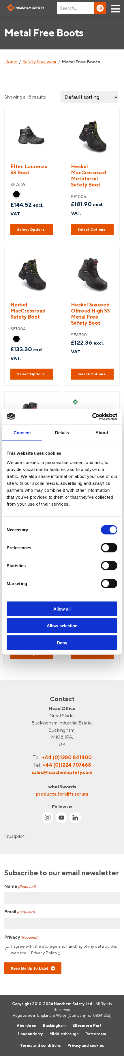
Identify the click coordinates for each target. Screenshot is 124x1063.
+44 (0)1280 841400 (67, 757)
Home (10, 61)
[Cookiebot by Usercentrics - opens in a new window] (92, 416)
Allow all (62, 608)
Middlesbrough (64, 1033)
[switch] (109, 547)
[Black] (16, 194)
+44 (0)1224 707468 (66, 765)
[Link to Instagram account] (47, 817)
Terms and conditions (40, 1045)
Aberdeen (26, 1025)
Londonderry (30, 1033)
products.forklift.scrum (62, 793)
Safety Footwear (39, 61)
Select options (31, 229)
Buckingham (54, 1025)
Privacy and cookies (85, 1045)
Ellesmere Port (87, 1025)
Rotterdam (95, 1033)
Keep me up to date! (29, 968)
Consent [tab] (22, 432)
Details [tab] (62, 432)
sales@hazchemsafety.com (62, 772)
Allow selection (62, 625)
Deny (62, 642)
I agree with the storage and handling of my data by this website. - (64, 949)
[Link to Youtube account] (61, 817)
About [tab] (101, 432)
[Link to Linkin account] (75, 817)
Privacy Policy (44, 952)
